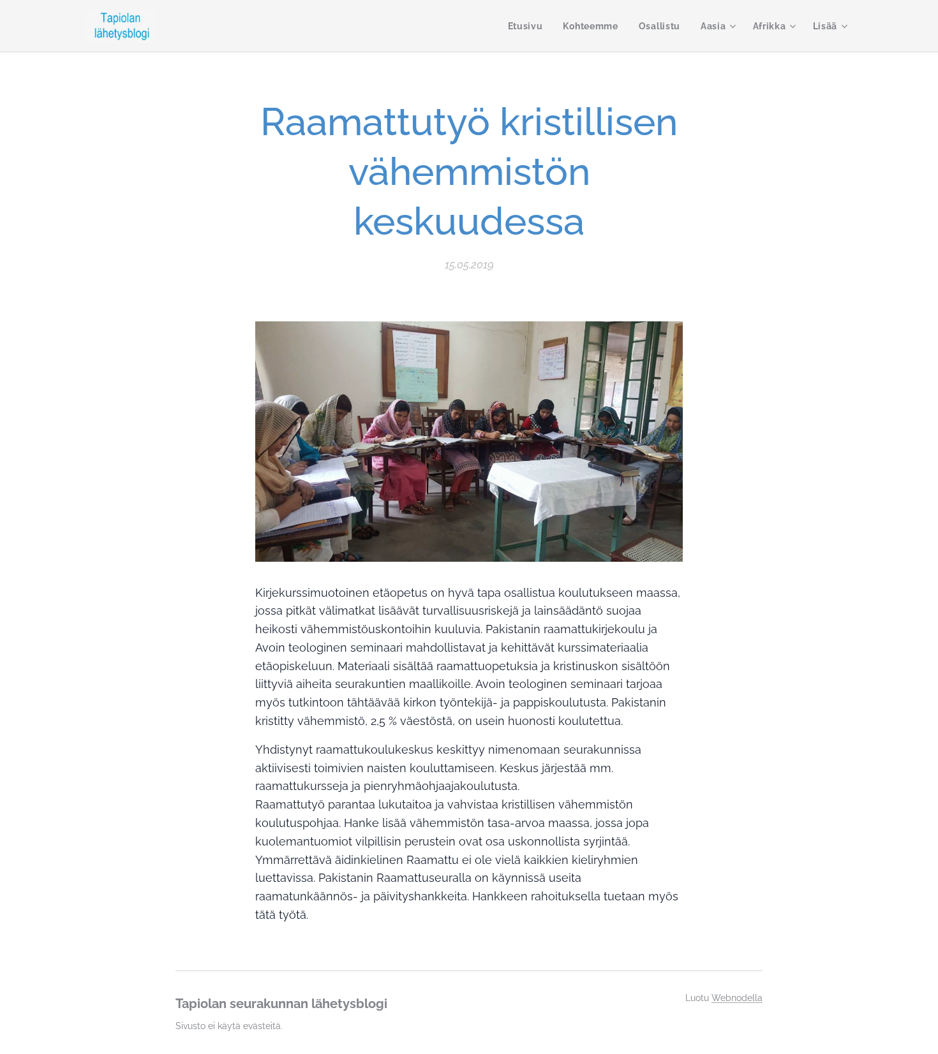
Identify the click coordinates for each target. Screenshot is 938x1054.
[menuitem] (529, 26)
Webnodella (737, 998)
